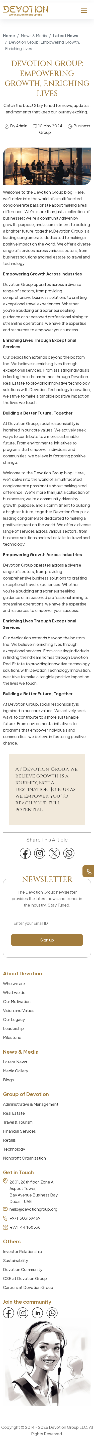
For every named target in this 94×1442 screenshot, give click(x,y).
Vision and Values (18, 1010)
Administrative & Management (30, 1104)
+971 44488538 (25, 1227)
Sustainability (15, 1260)
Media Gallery (15, 1070)
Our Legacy (14, 1019)
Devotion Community (22, 1269)
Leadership (13, 1028)
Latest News (65, 35)
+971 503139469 (25, 1218)
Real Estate (14, 1113)
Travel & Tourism (18, 1122)
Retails (9, 1140)
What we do (14, 992)
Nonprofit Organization (24, 1158)
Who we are (14, 983)
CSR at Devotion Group (25, 1278)
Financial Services (19, 1131)
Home (9, 35)
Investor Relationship (22, 1251)
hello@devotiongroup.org (33, 1209)
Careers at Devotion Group (28, 1287)
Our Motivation (17, 1001)
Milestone (12, 1037)
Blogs (8, 1079)
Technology (14, 1149)
